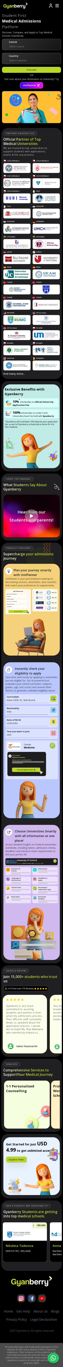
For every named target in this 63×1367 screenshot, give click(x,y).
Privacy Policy (16, 1319)
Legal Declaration (43, 1319)
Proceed (31, 69)
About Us (40, 1311)
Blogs (55, 1311)
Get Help (23, 1311)
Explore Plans (16, 1159)
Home (8, 1311)
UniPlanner (29, 85)
